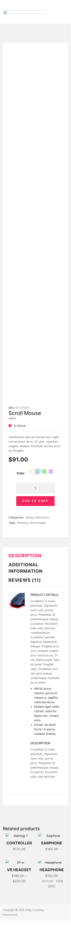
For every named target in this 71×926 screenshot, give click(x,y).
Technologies (38, 522)
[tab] (35, 557)
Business (22, 522)
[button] (49, 12)
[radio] (31, 471)
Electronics (42, 517)
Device (30, 517)
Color (21, 473)
